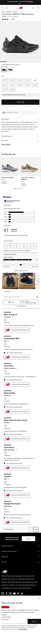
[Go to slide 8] (21, 188)
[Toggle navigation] (2, 8)
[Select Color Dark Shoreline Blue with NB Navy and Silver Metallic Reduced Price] (10, 70)
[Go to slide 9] (22, 188)
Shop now (30, 1)
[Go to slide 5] (18, 188)
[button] (6, 7)
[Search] (33, 7)
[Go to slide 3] (21, 4)
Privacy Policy (23, 629)
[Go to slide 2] (20, 4)
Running (8, 11)
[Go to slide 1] (19, 4)
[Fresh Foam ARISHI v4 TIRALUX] (20, 41)
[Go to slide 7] (20, 188)
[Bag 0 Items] (37, 8)
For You (4, 562)
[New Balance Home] (20, 8)
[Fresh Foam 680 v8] (9, 166)
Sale (3, 11)
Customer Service (7, 546)
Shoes (15, 11)
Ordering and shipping (9, 551)
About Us (5, 557)
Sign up (28, 538)
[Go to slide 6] (19, 188)
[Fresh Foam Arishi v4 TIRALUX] (29, 166)
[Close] (38, 598)
